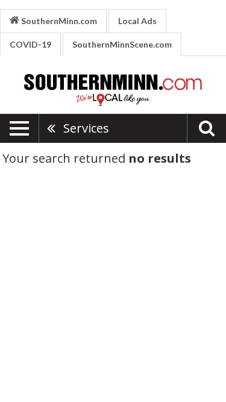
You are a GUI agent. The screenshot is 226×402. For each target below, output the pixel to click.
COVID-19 (30, 44)
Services (86, 128)
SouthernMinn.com (58, 21)
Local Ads (137, 21)
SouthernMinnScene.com (122, 44)
